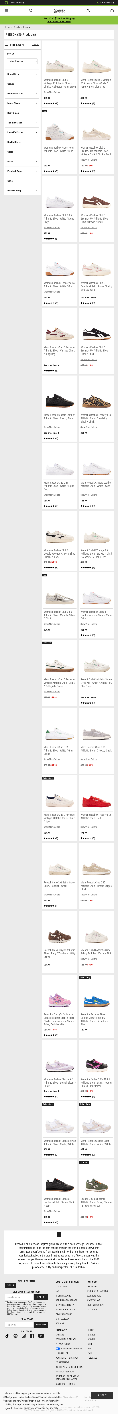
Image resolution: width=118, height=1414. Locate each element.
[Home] (59, 11)
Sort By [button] (10, 54)
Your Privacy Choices (71, 1348)
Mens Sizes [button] (13, 103)
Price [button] (10, 161)
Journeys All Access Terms (69, 1367)
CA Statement (62, 1362)
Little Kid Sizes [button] (15, 132)
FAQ (57, 1291)
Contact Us (61, 1286)
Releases (92, 1358)
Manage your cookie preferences (21, 1397)
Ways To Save (93, 1300)
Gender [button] (11, 84)
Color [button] (10, 152)
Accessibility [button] (108, 2)
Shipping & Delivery (65, 1305)
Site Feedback (62, 1319)
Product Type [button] (14, 171)
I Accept (102, 1395)
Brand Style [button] (13, 74)
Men (90, 1344)
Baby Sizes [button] (13, 113)
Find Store (41, 1324)
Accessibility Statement (67, 1358)
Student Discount (95, 1305)
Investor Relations (65, 1371)
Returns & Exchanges (66, 1300)
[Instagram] (25, 1335)
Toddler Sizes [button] (14, 122)
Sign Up (10, 1285)
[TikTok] (8, 1335)
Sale (90, 1353)
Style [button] (10, 181)
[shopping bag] (112, 10)
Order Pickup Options (66, 1309)
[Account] (88, 11)
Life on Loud (92, 1286)
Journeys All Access (97, 1291)
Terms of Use (62, 1353)
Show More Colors (52, 92)
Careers (60, 1334)
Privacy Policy (63, 1344)
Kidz (90, 1348)
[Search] (31, 10)
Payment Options (64, 1314)
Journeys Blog (94, 1296)
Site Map (60, 1323)
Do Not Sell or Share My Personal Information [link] (67, 1378)
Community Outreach (66, 1339)
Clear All (35, 44)
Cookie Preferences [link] (65, 1384)
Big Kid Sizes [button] (14, 142)
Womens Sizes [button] (15, 93)
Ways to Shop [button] (14, 190)
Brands (91, 1334)
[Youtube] (42, 1335)
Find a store (26, 1319)
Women (91, 1339)
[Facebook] (33, 1335)
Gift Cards (92, 1309)
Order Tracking (17, 2)
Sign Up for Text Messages (27, 1292)
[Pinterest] (17, 1335)
